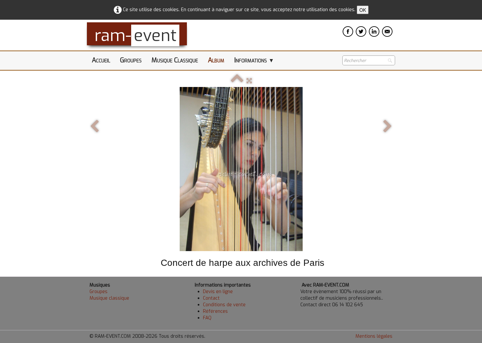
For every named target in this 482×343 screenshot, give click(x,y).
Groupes (131, 60)
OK (362, 10)
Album (216, 60)
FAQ (207, 318)
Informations (254, 60)
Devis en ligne (218, 292)
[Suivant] (387, 127)
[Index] (237, 81)
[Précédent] (94, 127)
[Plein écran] (249, 81)
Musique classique (109, 298)
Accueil (101, 60)
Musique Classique (174, 60)
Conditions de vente (224, 305)
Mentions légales (373, 336)
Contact (211, 298)
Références (215, 311)
